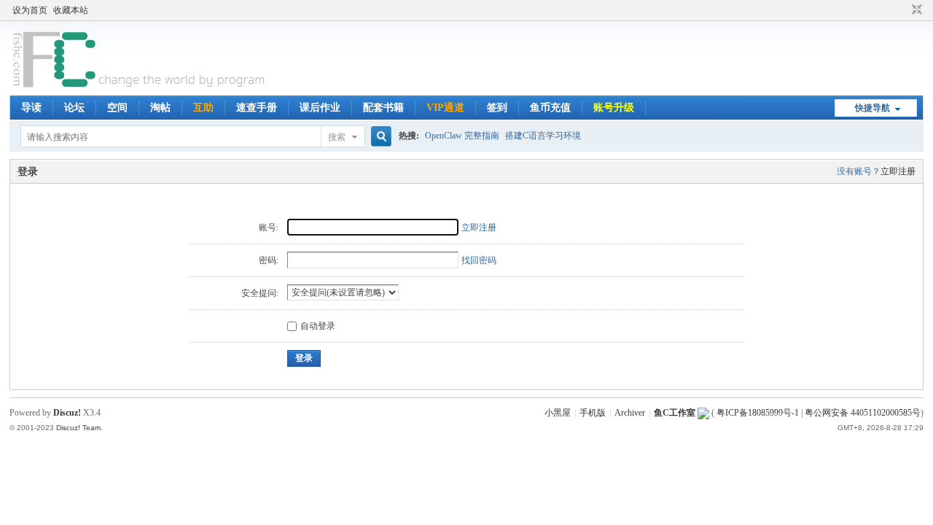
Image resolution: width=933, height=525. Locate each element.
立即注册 (898, 171)
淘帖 (160, 107)
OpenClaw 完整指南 (462, 136)
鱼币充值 (550, 107)
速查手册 (256, 107)
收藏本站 (70, 10)
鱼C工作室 (674, 413)
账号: (268, 227)
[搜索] (379, 136)
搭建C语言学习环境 (543, 136)
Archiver (629, 413)
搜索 (337, 137)
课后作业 (320, 107)
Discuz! (67, 413)
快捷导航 (872, 108)
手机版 (592, 413)
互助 (203, 107)
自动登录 (317, 326)
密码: (268, 260)
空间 (117, 107)
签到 (497, 107)
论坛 (74, 107)
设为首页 (29, 10)
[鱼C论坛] (140, 87)
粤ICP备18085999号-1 (758, 413)
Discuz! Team (78, 428)
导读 (31, 107)
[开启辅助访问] (903, 10)
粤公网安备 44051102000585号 (863, 413)
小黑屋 (557, 413)
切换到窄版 (915, 10)
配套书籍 (383, 107)
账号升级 (613, 107)
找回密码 (478, 260)
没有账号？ (859, 171)
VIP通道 (445, 107)
